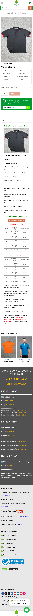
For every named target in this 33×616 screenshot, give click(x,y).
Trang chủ (10, 13)
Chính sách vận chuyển (9, 543)
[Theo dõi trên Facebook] (2, 593)
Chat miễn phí (3, 615)
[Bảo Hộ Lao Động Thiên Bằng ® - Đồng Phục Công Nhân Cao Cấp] (16, 3)
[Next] (32, 351)
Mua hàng (15, 94)
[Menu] (2, 3)
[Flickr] (24, 593)
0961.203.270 (22, 411)
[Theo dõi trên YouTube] (21, 593)
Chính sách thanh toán (9, 539)
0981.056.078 (10, 465)
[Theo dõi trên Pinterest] (15, 593)
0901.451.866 (22, 445)
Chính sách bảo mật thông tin (11, 555)
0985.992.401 (23, 524)
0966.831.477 (11, 431)
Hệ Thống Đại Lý (7, 601)
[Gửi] (30, 7)
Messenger (23, 615)
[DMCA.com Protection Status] (9, 569)
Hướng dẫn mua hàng (9, 535)
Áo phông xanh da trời (24, 359)
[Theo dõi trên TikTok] (5, 593)
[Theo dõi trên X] (9, 593)
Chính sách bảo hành (9, 547)
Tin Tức (4, 604)
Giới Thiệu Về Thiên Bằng (9, 597)
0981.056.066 (10, 401)
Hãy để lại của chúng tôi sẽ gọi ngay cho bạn (17, 101)
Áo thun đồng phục (20, 13)
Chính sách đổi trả (8, 551)
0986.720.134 (11, 435)
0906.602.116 (25, 516)
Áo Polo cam (8, 359)
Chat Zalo (10, 615)
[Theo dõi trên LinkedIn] (18, 593)
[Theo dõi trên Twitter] (12, 593)
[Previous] (1, 351)
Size (2, 87)
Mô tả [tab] (4, 120)
